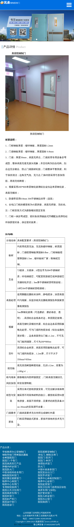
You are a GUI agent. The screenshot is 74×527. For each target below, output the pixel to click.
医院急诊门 (8, 505)
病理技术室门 (45, 463)
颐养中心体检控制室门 (49, 478)
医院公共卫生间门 (11, 490)
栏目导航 (69, 5)
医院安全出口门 (46, 472)
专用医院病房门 (10, 487)
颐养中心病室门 (10, 481)
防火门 (41, 466)
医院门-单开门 (45, 460)
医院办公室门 (45, 499)
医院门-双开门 (45, 457)
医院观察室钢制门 (47, 452)
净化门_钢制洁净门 (48, 454)
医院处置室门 (45, 484)
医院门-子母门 (9, 460)
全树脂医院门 (9, 457)
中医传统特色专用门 (12, 472)
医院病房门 (44, 502)
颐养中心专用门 (10, 484)
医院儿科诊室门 (46, 496)
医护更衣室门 (45, 493)
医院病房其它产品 (11, 463)
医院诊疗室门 (9, 502)
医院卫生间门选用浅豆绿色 (52, 487)
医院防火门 (8, 469)
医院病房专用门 (10, 493)
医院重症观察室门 (11, 478)
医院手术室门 (45, 475)
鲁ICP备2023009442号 (23, 524)
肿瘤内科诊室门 (10, 466)
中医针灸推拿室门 (47, 469)
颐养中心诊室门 (46, 481)
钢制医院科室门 (10, 475)
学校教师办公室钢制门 (14, 452)
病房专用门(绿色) (47, 490)
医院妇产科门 (9, 499)
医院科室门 (8, 496)
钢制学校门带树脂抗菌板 (15, 454)
